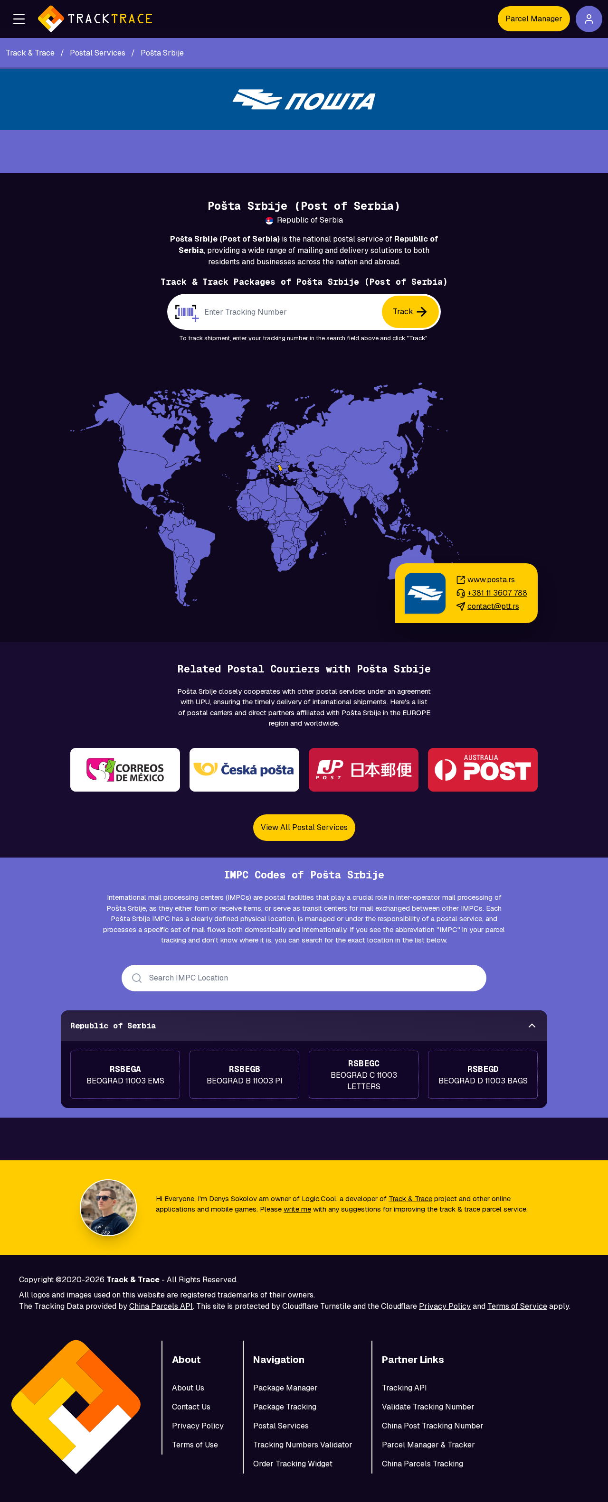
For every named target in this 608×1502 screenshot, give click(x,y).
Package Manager (285, 1388)
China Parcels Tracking (422, 1464)
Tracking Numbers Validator (302, 1445)
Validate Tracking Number (428, 1407)
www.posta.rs (491, 580)
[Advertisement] (304, 151)
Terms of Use (195, 1445)
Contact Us (191, 1407)
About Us (188, 1388)
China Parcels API (161, 1306)
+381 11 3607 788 (497, 593)
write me (297, 1208)
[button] (19, 19)
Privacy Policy (445, 1306)
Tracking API (404, 1388)
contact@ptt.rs (493, 606)
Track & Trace (410, 1198)
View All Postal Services (304, 827)
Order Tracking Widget (292, 1464)
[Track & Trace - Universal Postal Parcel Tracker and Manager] (95, 19)
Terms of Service (517, 1306)
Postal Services (281, 1426)
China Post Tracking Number (433, 1426)
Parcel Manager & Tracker (428, 1445)
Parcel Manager (533, 19)
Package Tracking (284, 1407)
